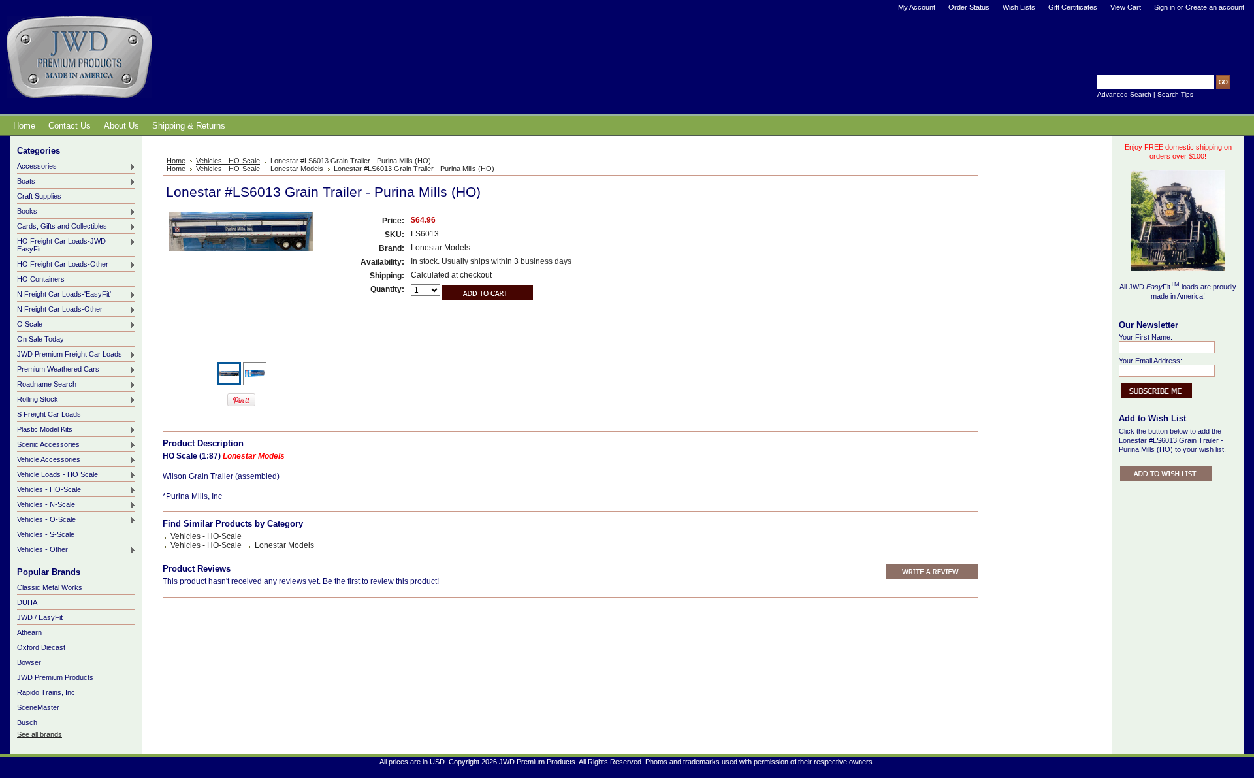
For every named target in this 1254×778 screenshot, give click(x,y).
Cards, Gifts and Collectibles (62, 226)
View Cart (1125, 7)
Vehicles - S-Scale (45, 534)
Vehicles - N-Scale (46, 505)
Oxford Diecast (41, 647)
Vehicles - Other (42, 550)
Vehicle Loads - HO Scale (57, 474)
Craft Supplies (39, 196)
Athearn (29, 632)
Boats (26, 181)
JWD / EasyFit (40, 617)
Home (176, 161)
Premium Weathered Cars (58, 369)
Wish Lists (1019, 7)
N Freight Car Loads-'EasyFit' (64, 294)
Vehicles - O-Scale (46, 520)
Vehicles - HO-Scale (49, 489)
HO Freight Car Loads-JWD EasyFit (61, 245)
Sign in (1164, 7)
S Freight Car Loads (49, 414)
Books (27, 211)
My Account (916, 7)
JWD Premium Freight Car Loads (69, 354)
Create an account (1214, 7)
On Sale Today (40, 339)
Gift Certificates (1072, 7)
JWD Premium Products (55, 677)
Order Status (968, 7)
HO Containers (41, 279)
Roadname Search (46, 384)
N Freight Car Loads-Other (60, 309)
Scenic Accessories (48, 444)
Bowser (29, 662)
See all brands (39, 734)
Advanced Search (1124, 94)
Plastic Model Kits (44, 429)
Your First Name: (1145, 337)
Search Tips (1175, 94)
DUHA (27, 602)
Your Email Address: (1150, 361)
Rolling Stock (37, 399)
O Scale (29, 324)
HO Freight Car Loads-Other (62, 264)
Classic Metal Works (49, 587)
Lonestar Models (296, 168)
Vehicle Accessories (48, 459)
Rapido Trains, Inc (46, 692)
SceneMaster (38, 707)
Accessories (37, 166)
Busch (27, 722)
